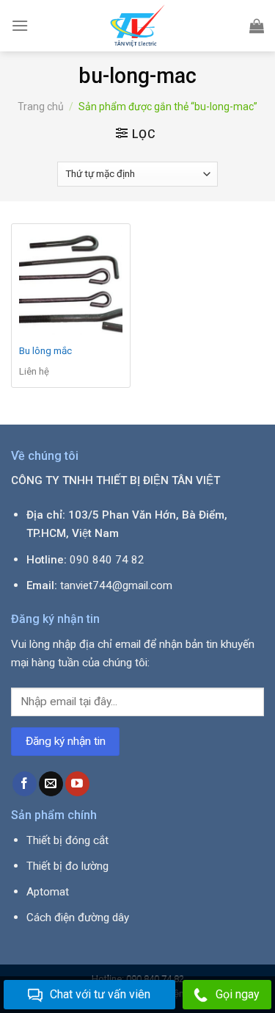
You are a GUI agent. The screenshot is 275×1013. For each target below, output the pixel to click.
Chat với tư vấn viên (100, 994)
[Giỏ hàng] (256, 26)
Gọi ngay (238, 994)
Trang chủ (41, 106)
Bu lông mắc (45, 350)
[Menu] (20, 25)
